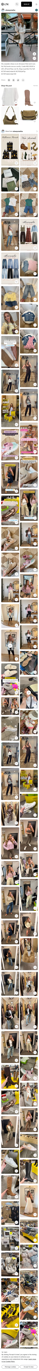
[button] (36, 4)
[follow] (36, 10)
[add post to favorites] (34, 58)
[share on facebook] (9, 80)
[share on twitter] (18, 80)
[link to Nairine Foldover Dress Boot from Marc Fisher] (29, 97)
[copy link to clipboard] (23, 80)
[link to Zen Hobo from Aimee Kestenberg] (10, 116)
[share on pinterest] (13, 80)
